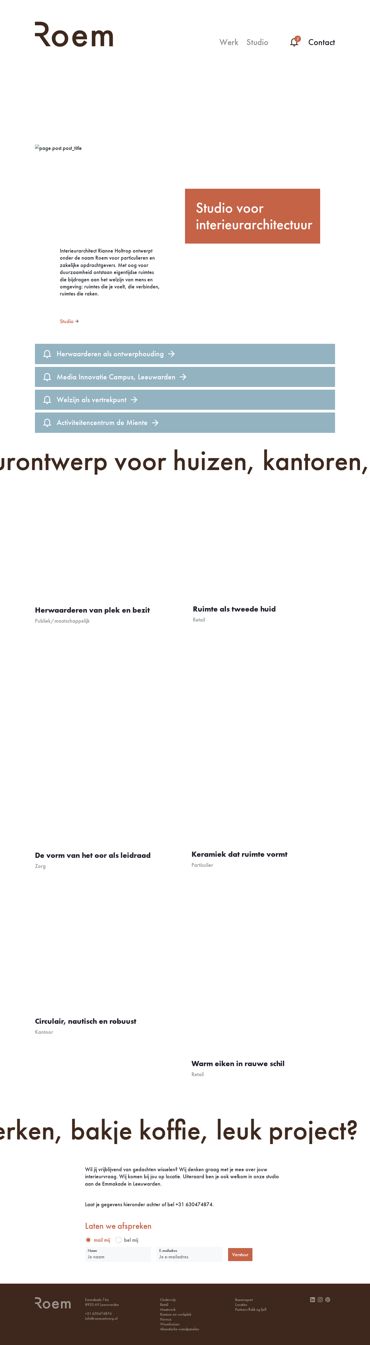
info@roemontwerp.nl (101, 1318)
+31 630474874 (98, 1313)
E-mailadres (168, 1250)
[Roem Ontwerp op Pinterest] (327, 1299)
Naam (92, 1250)
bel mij (131, 1240)
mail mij (102, 1240)
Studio (67, 321)
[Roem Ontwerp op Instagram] (320, 1299)
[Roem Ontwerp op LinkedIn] (312, 1299)
